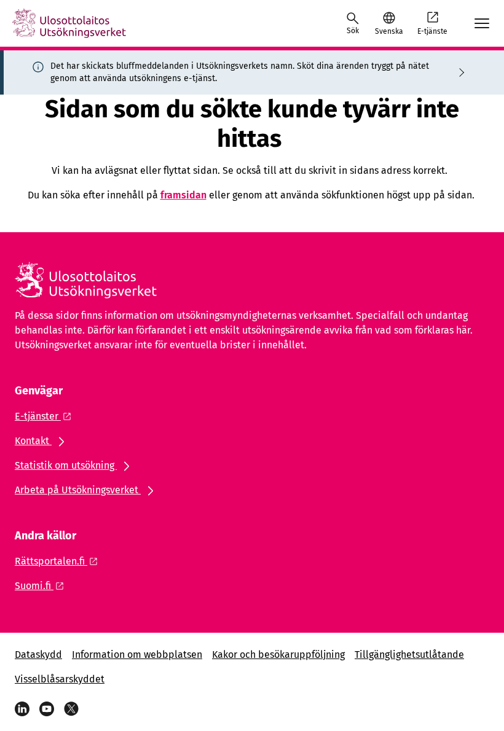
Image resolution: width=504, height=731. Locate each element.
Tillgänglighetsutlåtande (409, 654)
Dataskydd (38, 654)
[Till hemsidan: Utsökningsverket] (69, 23)
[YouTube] (46, 709)
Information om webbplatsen (137, 654)
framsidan (183, 195)
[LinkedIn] (22, 709)
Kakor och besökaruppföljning (278, 654)
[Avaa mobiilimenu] (482, 23)
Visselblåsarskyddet (59, 679)
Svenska (389, 31)
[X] (71, 709)
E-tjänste (432, 31)
